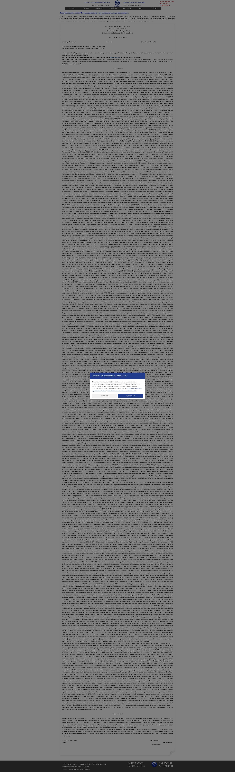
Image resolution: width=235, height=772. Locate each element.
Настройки (104, 396)
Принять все (130, 396)
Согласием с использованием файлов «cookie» (122, 391)
